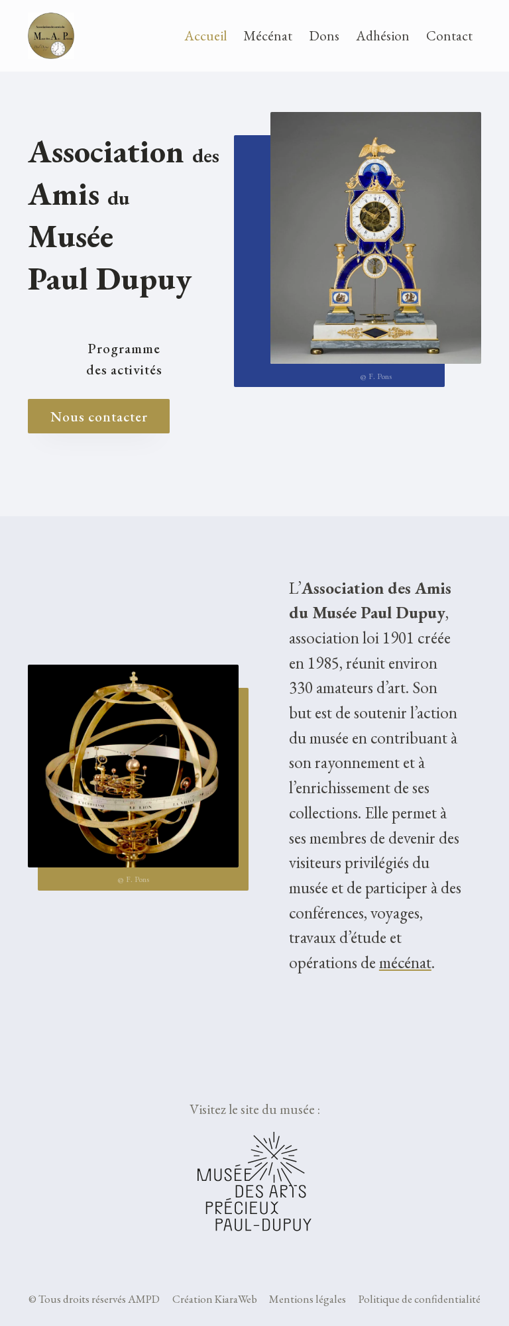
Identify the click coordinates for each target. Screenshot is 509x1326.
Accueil (205, 35)
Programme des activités (124, 358)
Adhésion (383, 35)
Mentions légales (307, 1299)
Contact (449, 35)
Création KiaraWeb (214, 1299)
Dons (324, 35)
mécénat (405, 962)
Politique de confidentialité (420, 1299)
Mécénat (267, 35)
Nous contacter (99, 416)
